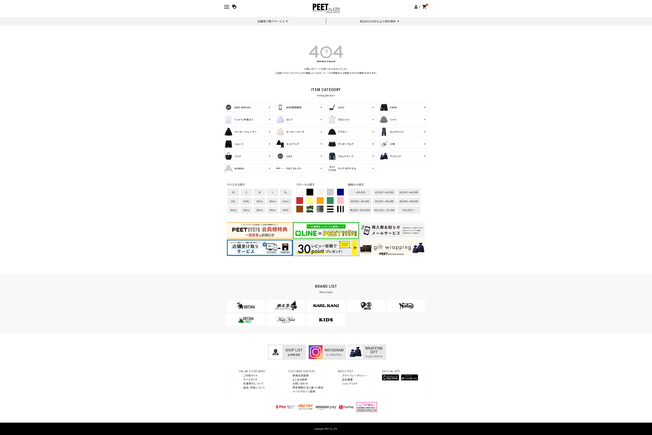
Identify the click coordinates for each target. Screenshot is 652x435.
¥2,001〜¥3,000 (384, 192)
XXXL (246, 201)
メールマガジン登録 (304, 391)
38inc (259, 210)
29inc (259, 201)
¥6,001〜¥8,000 (409, 201)
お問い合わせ (300, 383)
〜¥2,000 (360, 192)
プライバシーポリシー (354, 375)
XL (285, 192)
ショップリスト (350, 383)
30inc (272, 201)
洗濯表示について (253, 383)
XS (233, 192)
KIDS (286, 210)
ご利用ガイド (250, 375)
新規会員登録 (301, 375)
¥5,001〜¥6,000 (384, 201)
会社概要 (347, 379)
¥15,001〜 (409, 210)
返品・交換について (254, 387)
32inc (285, 201)
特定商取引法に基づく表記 (308, 387)
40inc (272, 210)
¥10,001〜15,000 (384, 210)
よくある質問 (300, 379)
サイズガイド (250, 379)
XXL (233, 201)
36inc (246, 210)
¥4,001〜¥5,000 (360, 201)
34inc (233, 210)
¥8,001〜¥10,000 (360, 210)
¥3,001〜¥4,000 (409, 192)
